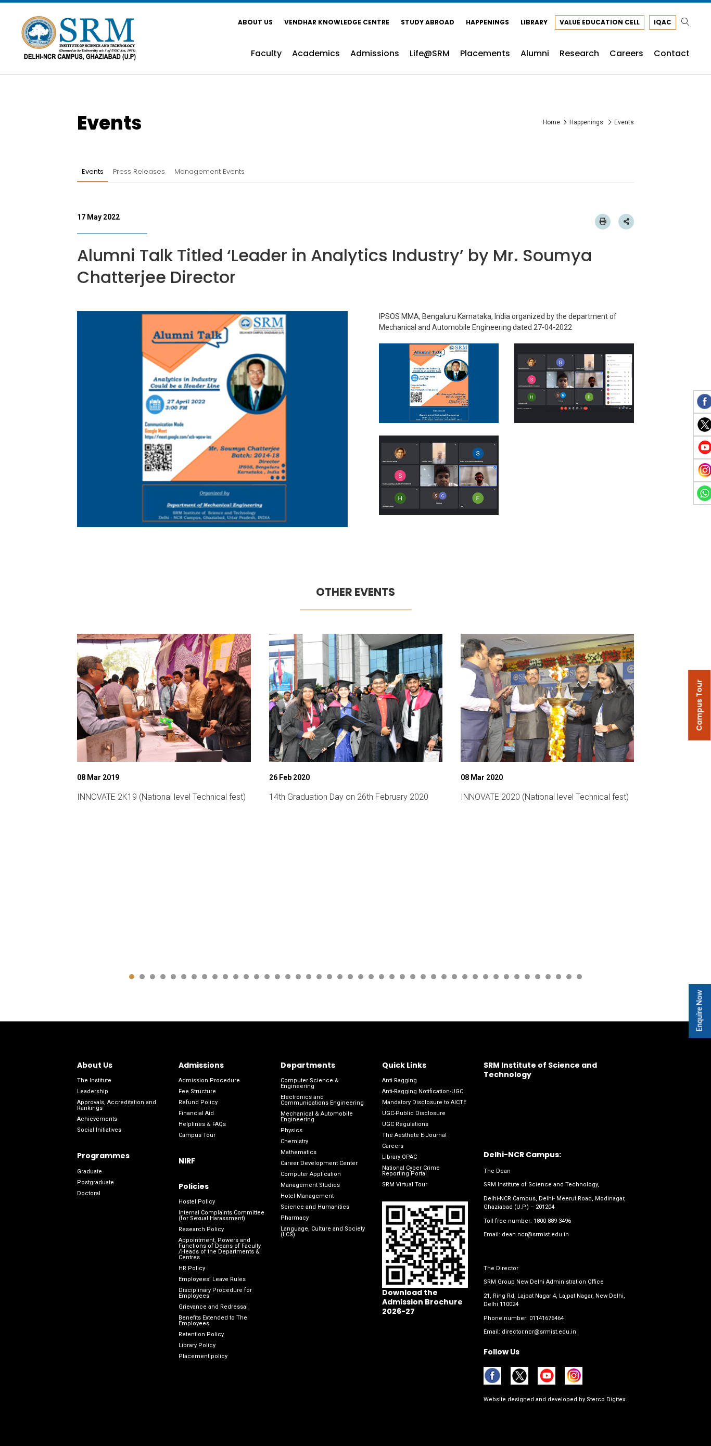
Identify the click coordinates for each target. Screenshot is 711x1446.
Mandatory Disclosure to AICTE (424, 1102)
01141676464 (546, 1318)
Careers (392, 1146)
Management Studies (310, 1185)
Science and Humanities (315, 1207)
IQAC (662, 22)
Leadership (92, 1091)
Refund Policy (198, 1102)
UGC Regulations (405, 1124)
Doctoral (88, 1193)
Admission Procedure (209, 1080)
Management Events (209, 171)
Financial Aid (196, 1113)
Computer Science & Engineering (310, 1083)
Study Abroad (427, 22)
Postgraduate (95, 1182)
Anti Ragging (399, 1080)
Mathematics (298, 1152)
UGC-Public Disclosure (414, 1113)
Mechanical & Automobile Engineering (317, 1116)
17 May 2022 (98, 217)
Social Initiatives (99, 1130)
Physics (291, 1130)
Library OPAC (399, 1157)
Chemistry (294, 1141)
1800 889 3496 (552, 1221)
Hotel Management (307, 1196)
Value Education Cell (600, 22)
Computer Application (311, 1174)
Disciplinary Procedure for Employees (215, 1293)
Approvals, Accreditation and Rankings (116, 1105)
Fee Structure (197, 1091)
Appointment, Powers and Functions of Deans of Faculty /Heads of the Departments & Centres (220, 1249)
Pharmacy (295, 1217)
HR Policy (192, 1268)
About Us (255, 22)
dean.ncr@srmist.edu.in (535, 1234)
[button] (131, 976)
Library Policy (197, 1345)
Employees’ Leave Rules (212, 1279)
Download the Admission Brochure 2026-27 (422, 1301)
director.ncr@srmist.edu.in (539, 1331)
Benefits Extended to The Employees (213, 1320)
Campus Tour (197, 1135)
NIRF (187, 1161)
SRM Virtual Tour (404, 1184)
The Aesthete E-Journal (414, 1135)
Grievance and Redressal (213, 1306)
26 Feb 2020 (289, 777)
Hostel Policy (197, 1201)
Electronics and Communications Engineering (322, 1100)
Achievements (97, 1119)
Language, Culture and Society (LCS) (323, 1231)
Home (551, 122)
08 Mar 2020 (482, 777)
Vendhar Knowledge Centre (336, 22)
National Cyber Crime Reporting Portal (411, 1171)
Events (93, 171)
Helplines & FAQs (202, 1124)
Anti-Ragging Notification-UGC (422, 1091)
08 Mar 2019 (98, 777)
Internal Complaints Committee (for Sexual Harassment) (221, 1215)
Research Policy (201, 1229)
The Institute (94, 1080)
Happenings (487, 22)
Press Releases (139, 171)
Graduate (89, 1171)
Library (534, 22)
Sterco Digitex (605, 1399)
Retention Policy (201, 1334)
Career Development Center (319, 1163)
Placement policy (203, 1356)
